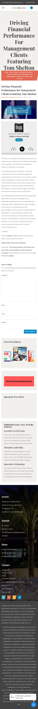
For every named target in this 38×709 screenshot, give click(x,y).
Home (6, 72)
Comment (4, 275)
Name (3, 305)
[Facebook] (3, 597)
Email (3, 314)
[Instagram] (14, 597)
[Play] (22, 149)
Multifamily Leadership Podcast (21, 72)
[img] (13, 149)
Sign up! (19, 140)
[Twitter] (8, 597)
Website (3, 322)
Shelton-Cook (12, 236)
